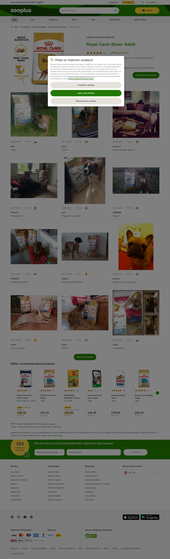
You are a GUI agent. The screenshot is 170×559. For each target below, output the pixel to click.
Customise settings (86, 85)
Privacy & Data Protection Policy (81, 79)
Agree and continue (86, 93)
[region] (86, 81)
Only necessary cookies (86, 101)
